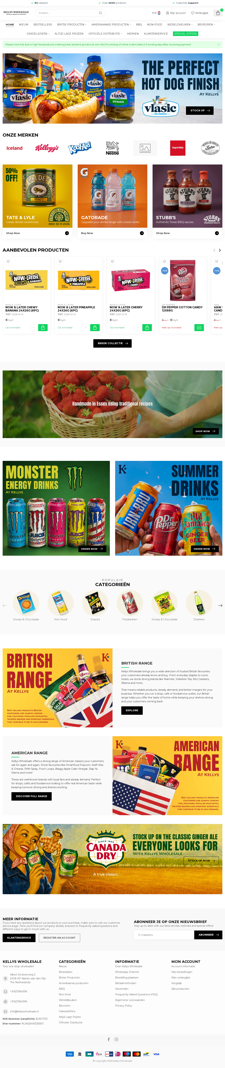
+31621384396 (18, 991)
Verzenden (121, 988)
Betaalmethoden (125, 983)
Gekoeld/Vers (37, 33)
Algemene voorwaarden (130, 1000)
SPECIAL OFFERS (185, 33)
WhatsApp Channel (127, 972)
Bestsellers (43, 24)
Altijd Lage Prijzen (69, 33)
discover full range (31, 796)
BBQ (139, 24)
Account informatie (183, 966)
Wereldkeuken (178, 24)
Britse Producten (70, 24)
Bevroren (205, 24)
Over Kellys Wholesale (128, 966)
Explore (132, 710)
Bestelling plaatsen (127, 977)
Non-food (154, 24)
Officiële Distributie (104, 33)
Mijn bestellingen (181, 972)
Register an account (59, 937)
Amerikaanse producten (110, 24)
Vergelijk (176, 983)
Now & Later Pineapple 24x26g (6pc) (76, 309)
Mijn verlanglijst (180, 977)
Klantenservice (156, 33)
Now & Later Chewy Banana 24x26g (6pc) (22, 309)
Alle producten (180, 988)
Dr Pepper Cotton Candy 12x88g (182, 309)
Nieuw (23, 24)
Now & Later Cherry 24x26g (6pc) (126, 309)
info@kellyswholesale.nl (24, 1011)
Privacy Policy (123, 1005)
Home (10, 24)
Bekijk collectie (110, 343)
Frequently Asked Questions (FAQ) (136, 994)
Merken (133, 33)
